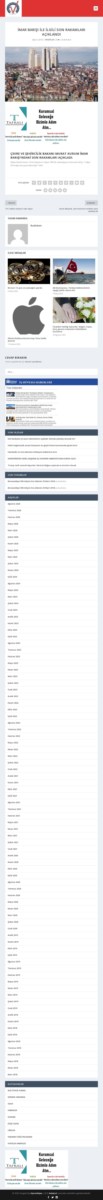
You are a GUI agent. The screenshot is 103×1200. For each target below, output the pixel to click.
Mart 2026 (12, 530)
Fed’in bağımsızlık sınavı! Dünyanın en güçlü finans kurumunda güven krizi (42, 445)
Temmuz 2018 (14, 1048)
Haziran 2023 (14, 656)
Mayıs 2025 (13, 550)
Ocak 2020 (12, 928)
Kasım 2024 (13, 570)
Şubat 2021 (13, 842)
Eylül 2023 (12, 636)
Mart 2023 (12, 676)
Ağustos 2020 (14, 882)
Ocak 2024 (12, 610)
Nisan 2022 (13, 749)
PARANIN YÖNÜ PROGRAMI (20, 1137)
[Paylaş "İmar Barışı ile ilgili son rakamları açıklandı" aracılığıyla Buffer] (66, 182)
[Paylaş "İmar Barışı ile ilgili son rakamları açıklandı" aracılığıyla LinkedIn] (60, 182)
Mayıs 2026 (13, 523)
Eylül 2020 (12, 875)
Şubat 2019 (13, 1001)
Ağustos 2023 (14, 643)
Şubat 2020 (13, 922)
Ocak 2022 (12, 769)
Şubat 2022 (13, 762)
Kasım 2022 (13, 703)
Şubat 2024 (13, 603)
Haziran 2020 (14, 895)
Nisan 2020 (13, 908)
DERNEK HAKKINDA (16, 1097)
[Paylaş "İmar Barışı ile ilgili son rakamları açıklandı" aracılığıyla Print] (82, 182)
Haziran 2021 (14, 815)
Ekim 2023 (12, 630)
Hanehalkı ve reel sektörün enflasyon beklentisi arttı (32, 452)
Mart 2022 (12, 756)
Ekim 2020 (12, 868)
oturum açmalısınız (33, 361)
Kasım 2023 (13, 623)
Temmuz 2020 (14, 888)
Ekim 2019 (12, 948)
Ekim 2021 (12, 789)
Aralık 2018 (13, 1014)
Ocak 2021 (12, 849)
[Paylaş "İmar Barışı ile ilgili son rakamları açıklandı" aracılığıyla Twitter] (39, 182)
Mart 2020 (12, 915)
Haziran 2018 (14, 1054)
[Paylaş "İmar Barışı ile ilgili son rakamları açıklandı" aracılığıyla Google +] (44, 182)
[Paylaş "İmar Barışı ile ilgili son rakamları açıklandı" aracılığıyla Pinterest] (55, 182)
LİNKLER (11, 1130)
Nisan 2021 (13, 829)
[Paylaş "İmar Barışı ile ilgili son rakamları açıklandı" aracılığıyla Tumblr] (50, 182)
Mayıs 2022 (13, 742)
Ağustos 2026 (14, 503)
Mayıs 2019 (13, 981)
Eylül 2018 (12, 1034)
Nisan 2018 (13, 1067)
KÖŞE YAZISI (13, 1123)
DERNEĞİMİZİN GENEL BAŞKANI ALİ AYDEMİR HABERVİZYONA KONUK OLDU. (42, 458)
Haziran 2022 (14, 736)
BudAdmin (36, 225)
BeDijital (53, 1193)
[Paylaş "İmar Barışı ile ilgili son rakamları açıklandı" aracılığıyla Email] (77, 182)
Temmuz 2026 (14, 510)
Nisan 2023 (13, 669)
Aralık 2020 (13, 855)
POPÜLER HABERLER (17, 1143)
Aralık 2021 (13, 776)
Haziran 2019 (14, 975)
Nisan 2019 (13, 988)
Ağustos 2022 (14, 723)
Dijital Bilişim (36, 1193)
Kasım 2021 (13, 782)
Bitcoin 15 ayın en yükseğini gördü (25, 288)
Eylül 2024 (12, 576)
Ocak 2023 (12, 689)
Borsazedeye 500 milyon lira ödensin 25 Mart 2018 (31, 481)
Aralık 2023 (13, 616)
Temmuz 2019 (14, 968)
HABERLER (49, 39)
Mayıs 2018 (13, 1061)
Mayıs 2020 (13, 902)
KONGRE (12, 1117)
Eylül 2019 (12, 955)
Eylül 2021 (12, 795)
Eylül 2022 (12, 716)
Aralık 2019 (13, 935)
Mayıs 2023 (13, 663)
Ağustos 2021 (14, 802)
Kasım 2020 (13, 862)
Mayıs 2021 (13, 822)
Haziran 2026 (14, 517)
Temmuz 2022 (14, 729)
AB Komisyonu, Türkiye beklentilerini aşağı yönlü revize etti (71, 289)
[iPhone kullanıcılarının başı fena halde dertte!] (29, 315)
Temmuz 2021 (14, 809)
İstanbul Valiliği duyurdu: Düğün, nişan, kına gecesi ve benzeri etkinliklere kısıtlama (72, 329)
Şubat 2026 (13, 537)
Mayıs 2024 (13, 590)
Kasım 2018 (13, 1021)
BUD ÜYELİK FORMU (17, 1090)
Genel (10, 1103)
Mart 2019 (12, 995)
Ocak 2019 (12, 1008)
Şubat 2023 (13, 683)
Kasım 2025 (13, 543)
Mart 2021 (12, 835)
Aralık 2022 (13, 696)
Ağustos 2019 (14, 961)
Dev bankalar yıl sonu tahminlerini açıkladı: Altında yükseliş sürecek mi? (41, 438)
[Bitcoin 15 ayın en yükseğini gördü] (29, 271)
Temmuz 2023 (14, 650)
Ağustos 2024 (14, 583)
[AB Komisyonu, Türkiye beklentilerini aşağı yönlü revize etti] (74, 271)
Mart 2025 (12, 557)
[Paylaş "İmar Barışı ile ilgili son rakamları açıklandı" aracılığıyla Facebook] (34, 182)
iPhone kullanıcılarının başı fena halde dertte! (27, 339)
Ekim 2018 (12, 1028)
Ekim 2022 (12, 709)
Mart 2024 (12, 596)
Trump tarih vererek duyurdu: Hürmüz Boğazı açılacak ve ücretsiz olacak (42, 465)
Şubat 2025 (13, 563)
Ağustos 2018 (14, 1041)
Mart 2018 (12, 1074)
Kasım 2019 (13, 942)
